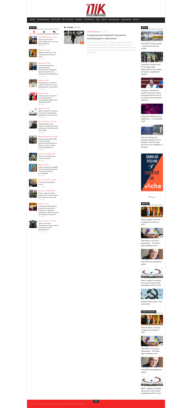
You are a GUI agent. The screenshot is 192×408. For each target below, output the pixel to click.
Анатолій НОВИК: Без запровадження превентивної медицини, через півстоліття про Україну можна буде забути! (48, 70)
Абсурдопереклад (43, 19)
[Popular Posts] (44, 32)
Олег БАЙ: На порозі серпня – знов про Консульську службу (151, 46)
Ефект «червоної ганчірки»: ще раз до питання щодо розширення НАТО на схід (48, 113)
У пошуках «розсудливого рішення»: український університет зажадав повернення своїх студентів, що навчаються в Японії (48, 210)
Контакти (136, 19)
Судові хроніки (126, 19)
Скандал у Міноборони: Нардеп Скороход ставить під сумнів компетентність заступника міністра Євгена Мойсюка (151, 95)
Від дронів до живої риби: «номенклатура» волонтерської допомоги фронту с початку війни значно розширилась (47, 143)
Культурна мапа (114, 19)
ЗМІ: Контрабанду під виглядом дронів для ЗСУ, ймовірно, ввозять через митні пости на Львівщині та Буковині (152, 142)
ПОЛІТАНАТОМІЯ (49, 154)
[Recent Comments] (54, 32)
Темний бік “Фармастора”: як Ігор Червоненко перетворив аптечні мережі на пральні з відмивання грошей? (151, 69)
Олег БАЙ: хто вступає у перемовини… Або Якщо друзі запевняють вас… (150, 243)
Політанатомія (89, 19)
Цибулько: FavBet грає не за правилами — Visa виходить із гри (152, 118)
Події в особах (55, 19)
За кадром (78, 19)
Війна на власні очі (45, 136)
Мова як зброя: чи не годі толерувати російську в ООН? (47, 55)
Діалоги (104, 19)
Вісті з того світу (67, 19)
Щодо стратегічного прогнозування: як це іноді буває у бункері (48, 42)
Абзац (98, 19)
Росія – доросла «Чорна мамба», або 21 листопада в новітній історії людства (48, 195)
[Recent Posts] (34, 32)
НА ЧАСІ (54, 37)
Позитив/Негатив (93, 32)
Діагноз (32, 19)
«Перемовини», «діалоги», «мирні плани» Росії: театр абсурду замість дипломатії (48, 85)
